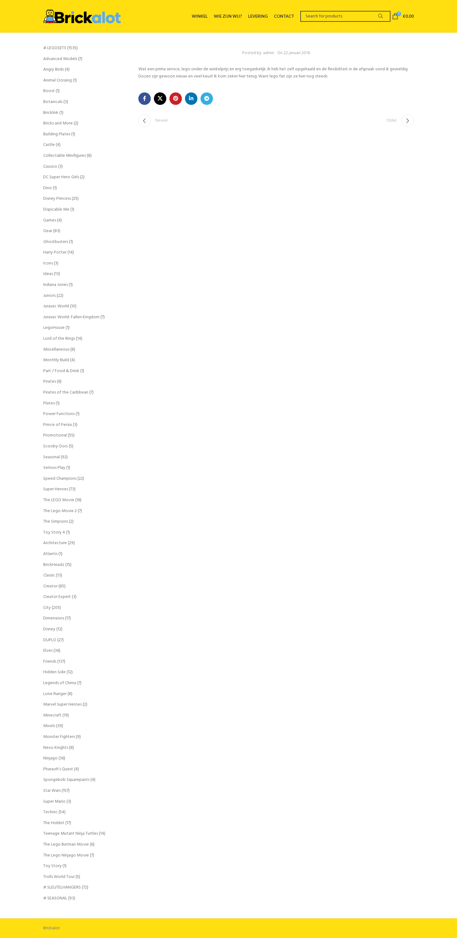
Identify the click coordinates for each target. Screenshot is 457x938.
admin (268, 53)
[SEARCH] (380, 16)
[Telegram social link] (207, 98)
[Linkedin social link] (191, 98)
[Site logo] (82, 16)
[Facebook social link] (144, 98)
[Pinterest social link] (175, 98)
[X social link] (160, 98)
